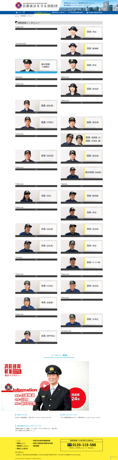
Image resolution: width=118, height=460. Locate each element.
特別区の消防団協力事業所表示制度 (43, 443)
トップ (18, 440)
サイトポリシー (19, 452)
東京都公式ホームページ (70, 3)
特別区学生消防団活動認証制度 (41, 440)
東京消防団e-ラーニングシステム (73, 5)
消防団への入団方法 (22, 448)
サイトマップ (87, 5)
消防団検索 (36, 445)
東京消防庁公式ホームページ (86, 3)
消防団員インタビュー (23, 445)
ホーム (17, 16)
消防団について (21, 443)
